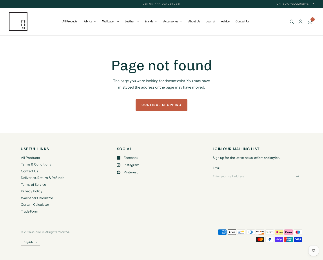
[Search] (292, 21)
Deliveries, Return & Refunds (42, 178)
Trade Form (29, 211)
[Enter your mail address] (297, 176)
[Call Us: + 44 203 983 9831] (161, 4)
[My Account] (300, 21)
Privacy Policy (31, 191)
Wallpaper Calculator (37, 198)
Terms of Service (33, 184)
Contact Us (29, 171)
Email (216, 167)
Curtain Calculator (35, 204)
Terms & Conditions (36, 164)
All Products (30, 158)
